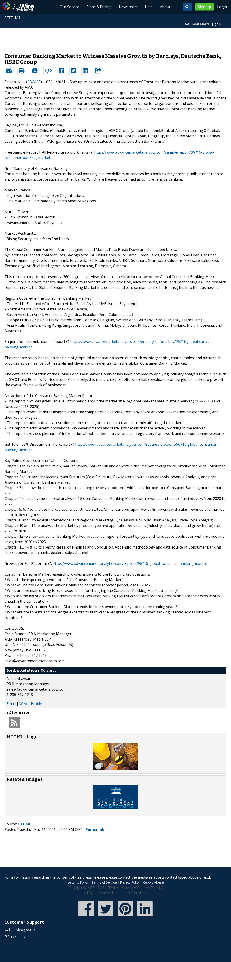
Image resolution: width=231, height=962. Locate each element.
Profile (36, 703)
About (165, 6)
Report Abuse (153, 882)
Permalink (94, 829)
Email (11, 703)
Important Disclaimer (131, 893)
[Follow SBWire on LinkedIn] (145, 917)
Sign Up (204, 6)
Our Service (69, 6)
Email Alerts (200, 24)
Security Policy (77, 882)
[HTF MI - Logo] (115, 768)
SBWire (18, 6)
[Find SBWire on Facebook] (86, 917)
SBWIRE (34, 81)
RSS (222, 24)
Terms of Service (104, 882)
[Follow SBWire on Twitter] (105, 917)
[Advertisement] (115, 38)
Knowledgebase (22, 929)
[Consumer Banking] (115, 807)
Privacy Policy (130, 882)
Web (23, 703)
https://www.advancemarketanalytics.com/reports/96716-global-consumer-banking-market (130, 563)
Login (222, 6)
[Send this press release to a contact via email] (9, 71)
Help (149, 6)
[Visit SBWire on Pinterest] (125, 917)
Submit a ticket (19, 936)
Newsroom (128, 6)
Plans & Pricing (99, 6)
